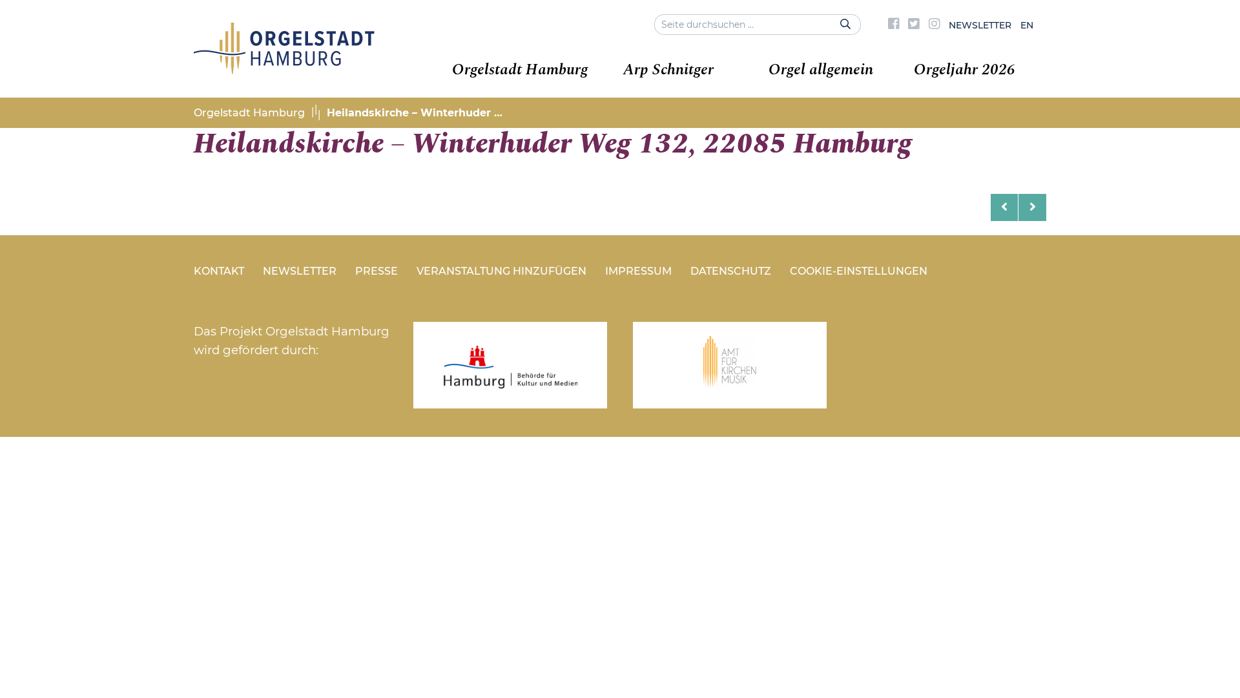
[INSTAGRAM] (934, 25)
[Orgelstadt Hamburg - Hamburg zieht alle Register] (284, 70)
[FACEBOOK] (894, 25)
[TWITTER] (914, 25)
